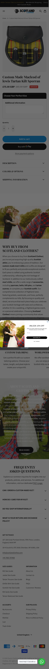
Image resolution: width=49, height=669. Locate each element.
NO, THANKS (37, 341)
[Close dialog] (47, 321)
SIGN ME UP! (36, 337)
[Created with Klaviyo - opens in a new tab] (24, 348)
